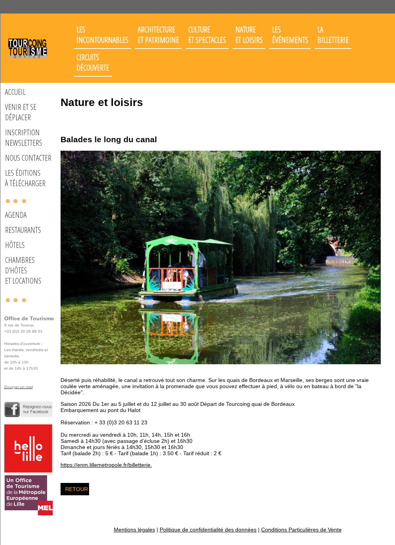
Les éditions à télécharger (25, 178)
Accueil (15, 92)
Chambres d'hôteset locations (23, 270)
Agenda (16, 215)
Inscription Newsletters (23, 137)
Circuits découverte (92, 62)
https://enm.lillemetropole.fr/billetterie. (106, 465)
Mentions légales (134, 529)
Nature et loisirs (249, 34)
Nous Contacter (28, 158)
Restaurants (23, 230)
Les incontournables (102, 34)
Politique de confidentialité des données (208, 529)
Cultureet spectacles (207, 34)
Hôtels (15, 245)
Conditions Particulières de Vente (301, 529)
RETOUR (76, 489)
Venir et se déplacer (20, 112)
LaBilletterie (333, 34)
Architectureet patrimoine (158, 34)
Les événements (290, 34)
